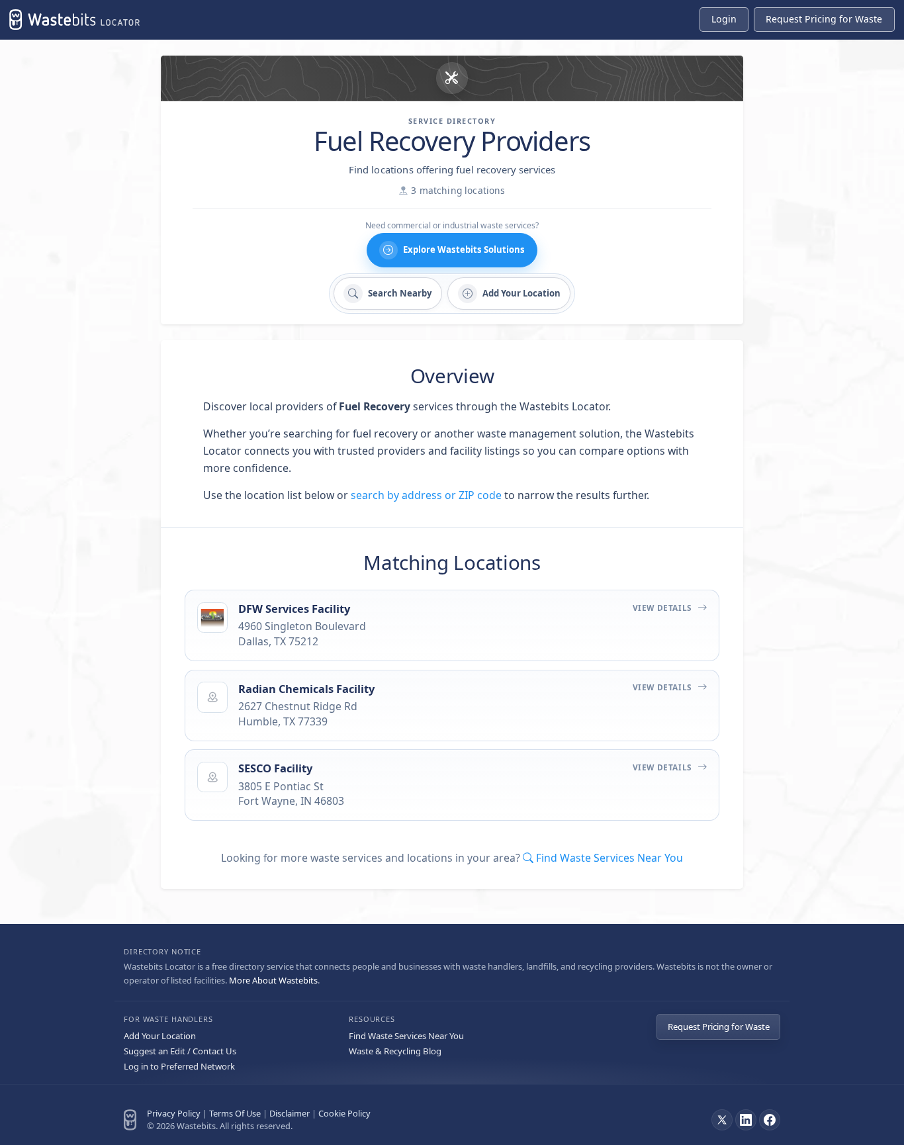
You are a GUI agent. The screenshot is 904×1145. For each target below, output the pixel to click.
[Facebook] (769, 1119)
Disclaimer (289, 1113)
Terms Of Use (235, 1113)
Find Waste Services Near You (406, 1036)
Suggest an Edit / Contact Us (180, 1051)
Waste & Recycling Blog (395, 1051)
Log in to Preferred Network (179, 1066)
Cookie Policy (344, 1113)
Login (724, 19)
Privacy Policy (174, 1113)
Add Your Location (160, 1036)
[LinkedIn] (745, 1119)
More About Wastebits (273, 980)
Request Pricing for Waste (719, 1026)
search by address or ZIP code (426, 495)
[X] (722, 1119)
